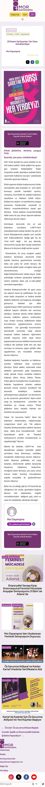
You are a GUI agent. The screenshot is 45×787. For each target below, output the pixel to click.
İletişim (3, 754)
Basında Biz (7, 605)
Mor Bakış (4, 770)
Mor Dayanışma (13, 51)
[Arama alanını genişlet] (32, 14)
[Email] (33, 524)
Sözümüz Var (11, 30)
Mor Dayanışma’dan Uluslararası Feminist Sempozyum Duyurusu (22, 635)
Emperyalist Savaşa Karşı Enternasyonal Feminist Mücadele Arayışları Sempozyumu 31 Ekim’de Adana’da (22, 590)
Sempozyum (14, 557)
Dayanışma (25, 34)
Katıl (25, 14)
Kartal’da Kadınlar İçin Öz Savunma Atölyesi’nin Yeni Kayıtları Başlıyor (22, 718)
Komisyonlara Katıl (7, 758)
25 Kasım (10, 34)
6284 (17, 34)
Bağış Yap (15, 14)
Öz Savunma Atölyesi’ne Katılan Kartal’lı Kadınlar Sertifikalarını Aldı (22, 668)
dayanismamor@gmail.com (11, 762)
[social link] (11, 777)
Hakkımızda (5, 750)
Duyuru (5, 557)
